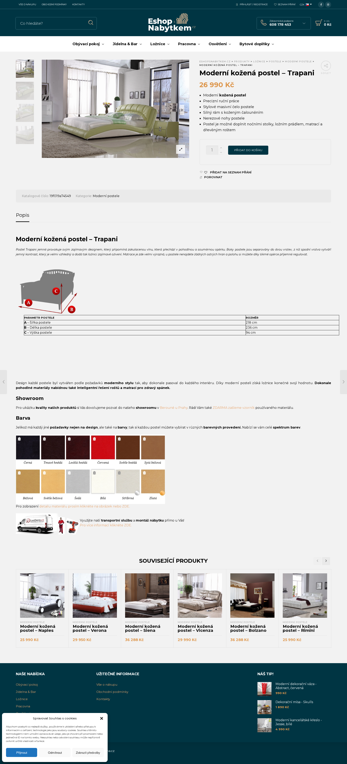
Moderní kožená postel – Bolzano (248, 628)
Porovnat (213, 177)
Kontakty (78, 4)
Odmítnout (55, 752)
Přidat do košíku (248, 150)
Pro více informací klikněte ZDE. (106, 525)
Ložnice (22, 699)
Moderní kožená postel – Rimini (300, 628)
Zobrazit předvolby (88, 752)
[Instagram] (328, 4)
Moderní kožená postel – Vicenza (195, 628)
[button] (102, 718)
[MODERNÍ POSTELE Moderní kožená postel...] (3, 382)
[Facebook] (321, 4)
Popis (22, 215)
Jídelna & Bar (26, 692)
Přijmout (21, 752)
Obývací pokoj (27, 684)
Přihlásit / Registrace (254, 4)
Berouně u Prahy (174, 408)
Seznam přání (286, 4)
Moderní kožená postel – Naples (37, 628)
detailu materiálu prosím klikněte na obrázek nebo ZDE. (84, 506)
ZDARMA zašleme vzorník (234, 408)
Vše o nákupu (27, 4)
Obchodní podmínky (54, 4)
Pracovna (23, 706)
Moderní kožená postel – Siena (142, 628)
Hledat (90, 22)
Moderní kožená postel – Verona (90, 628)
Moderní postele (106, 196)
